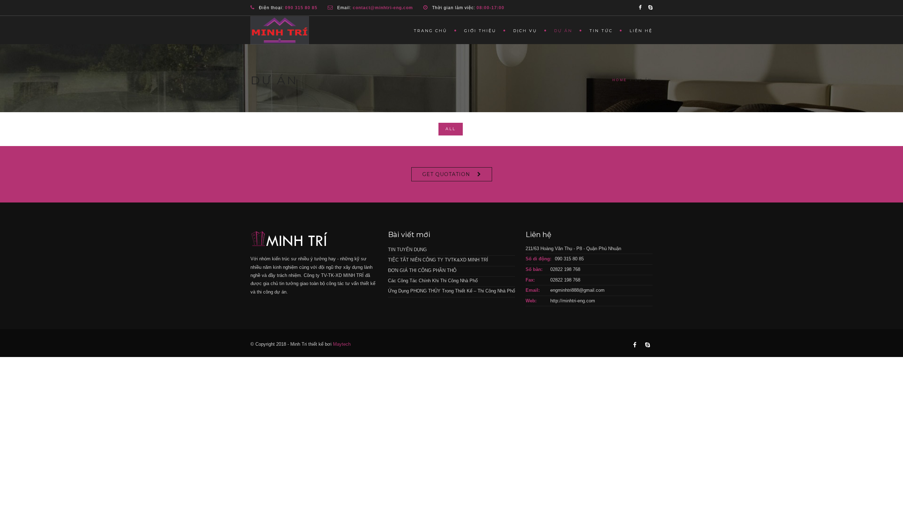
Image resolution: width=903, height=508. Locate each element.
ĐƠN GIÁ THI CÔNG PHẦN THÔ (422, 270)
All (451, 128)
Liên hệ (641, 30)
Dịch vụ (525, 30)
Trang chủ (430, 30)
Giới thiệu (480, 30)
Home (619, 80)
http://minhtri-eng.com (572, 300)
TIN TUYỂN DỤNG (407, 249)
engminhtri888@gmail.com (577, 290)
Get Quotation (446, 174)
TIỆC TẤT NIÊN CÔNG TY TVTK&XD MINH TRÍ (438, 259)
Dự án (563, 30)
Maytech (342, 344)
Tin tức (601, 30)
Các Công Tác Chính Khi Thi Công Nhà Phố (433, 280)
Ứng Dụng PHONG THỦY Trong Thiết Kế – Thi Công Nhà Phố (451, 291)
